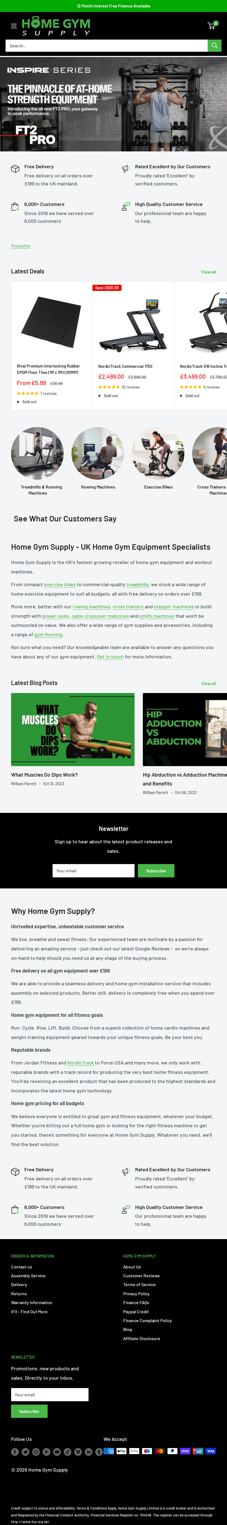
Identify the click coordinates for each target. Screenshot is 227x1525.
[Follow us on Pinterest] (46, 1452)
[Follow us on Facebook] (15, 1452)
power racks (55, 616)
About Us (132, 1266)
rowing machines (91, 606)
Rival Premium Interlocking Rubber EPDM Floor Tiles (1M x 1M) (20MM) (48, 369)
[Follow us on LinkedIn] (88, 1452)
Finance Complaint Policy (147, 1320)
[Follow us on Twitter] (25, 1452)
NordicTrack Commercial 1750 (125, 366)
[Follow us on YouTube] (57, 1452)
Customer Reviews (141, 1275)
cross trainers (128, 606)
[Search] (214, 46)
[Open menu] (14, 26)
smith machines (156, 616)
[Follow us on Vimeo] (78, 1452)
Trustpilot (20, 245)
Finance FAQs (136, 1302)
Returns (19, 1293)
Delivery (19, 1284)
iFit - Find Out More (29, 1311)
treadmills (138, 584)
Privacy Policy (136, 1293)
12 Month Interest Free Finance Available (113, 5)
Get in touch (110, 656)
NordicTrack (81, 1062)
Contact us (21, 1266)
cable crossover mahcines (100, 616)
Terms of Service (139, 1284)
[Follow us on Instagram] (36, 1452)
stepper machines (174, 606)
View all (209, 271)
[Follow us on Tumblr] (99, 1452)
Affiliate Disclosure (141, 1338)
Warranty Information (31, 1302)
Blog (127, 1329)
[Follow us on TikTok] (67, 1452)
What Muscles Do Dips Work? (44, 774)
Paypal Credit (136, 1311)
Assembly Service (28, 1275)
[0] (211, 25)
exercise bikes (60, 584)
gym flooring (48, 634)
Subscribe (156, 870)
